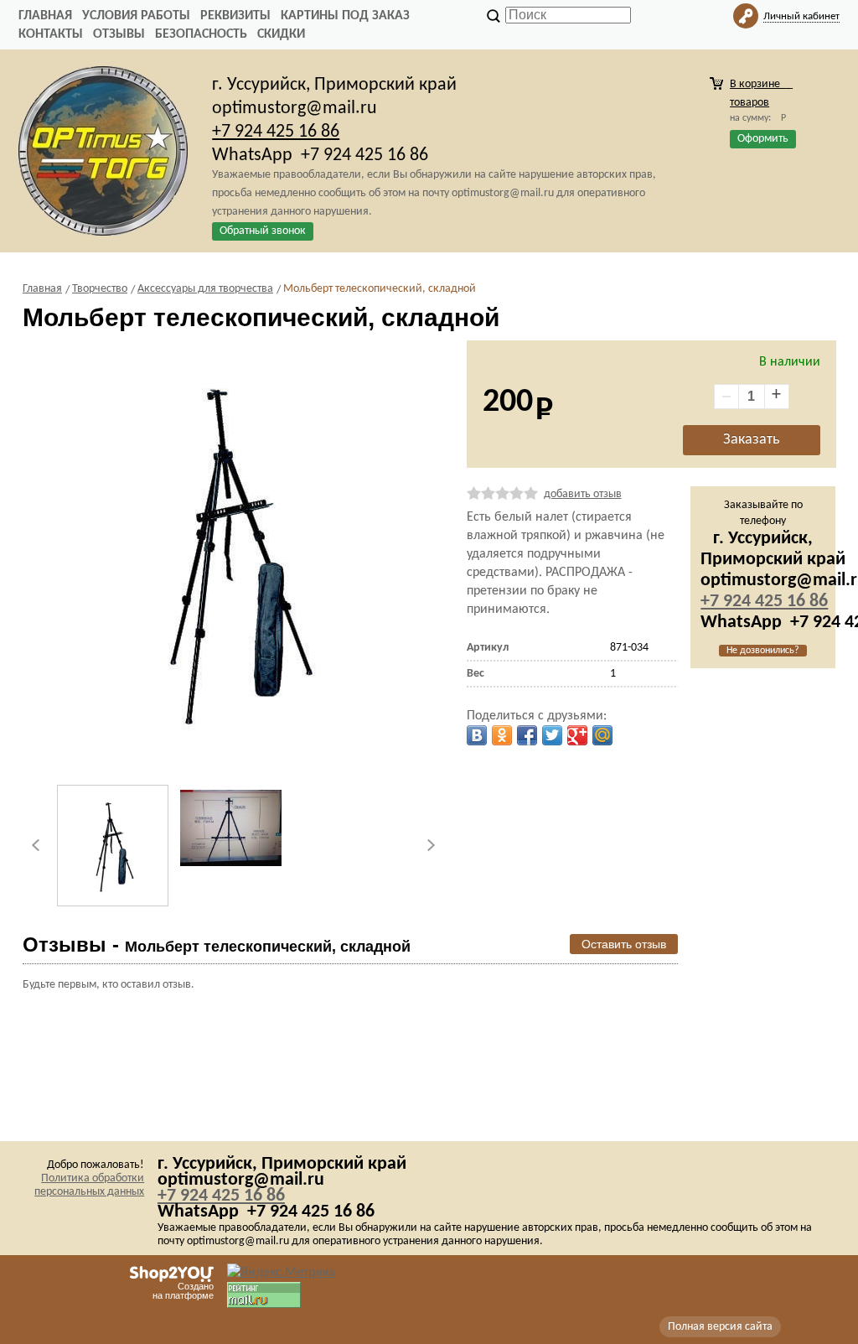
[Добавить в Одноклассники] (502, 735)
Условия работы (136, 16)
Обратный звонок (263, 231)
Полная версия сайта (720, 1327)
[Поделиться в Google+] (577, 735)
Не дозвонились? (762, 651)
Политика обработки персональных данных (89, 1185)
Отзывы (119, 34)
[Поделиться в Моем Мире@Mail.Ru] (602, 735)
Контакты (50, 34)
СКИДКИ (281, 34)
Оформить (762, 138)
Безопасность (201, 34)
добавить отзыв (583, 494)
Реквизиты (235, 16)
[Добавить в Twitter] (552, 735)
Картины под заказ (345, 16)
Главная (45, 16)
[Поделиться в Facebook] (527, 735)
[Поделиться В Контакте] (477, 735)
